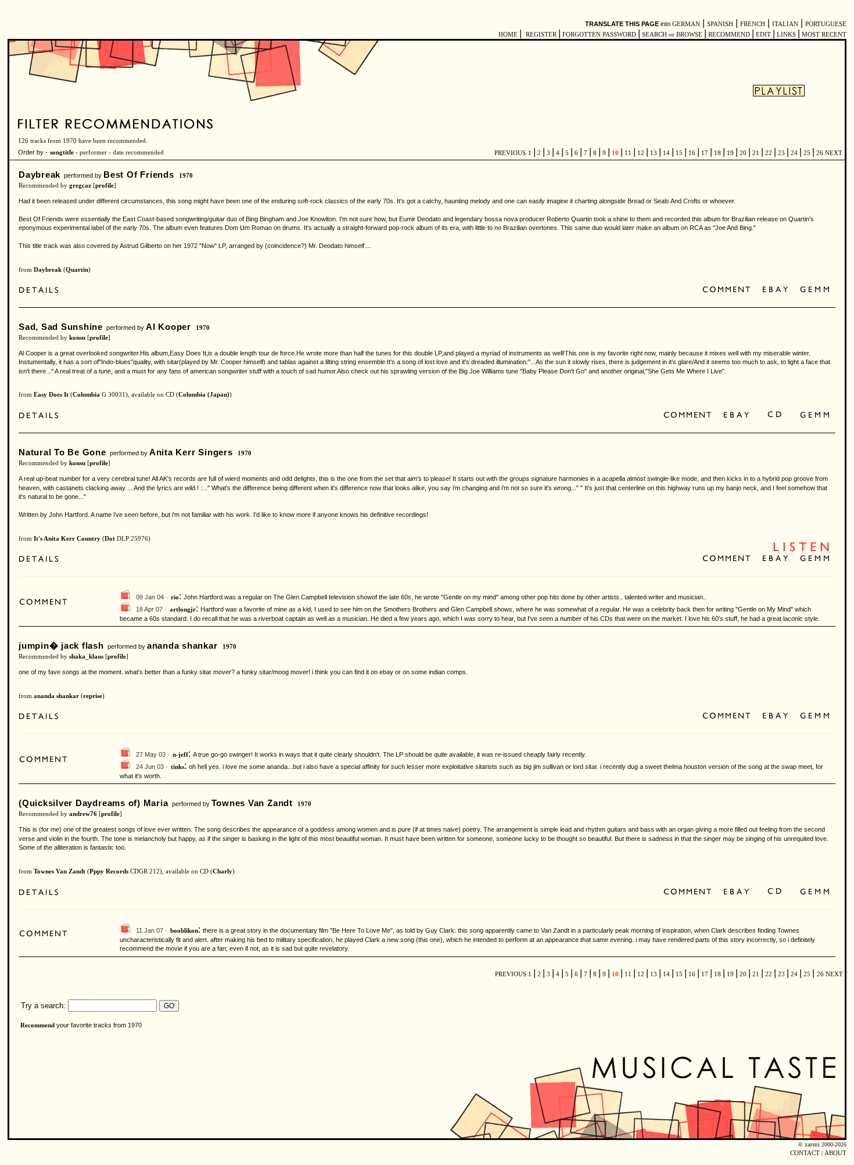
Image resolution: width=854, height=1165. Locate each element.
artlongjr (183, 609)
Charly (222, 871)
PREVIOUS (510, 153)
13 (653, 153)
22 (768, 153)
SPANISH (720, 24)
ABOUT (835, 1153)
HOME (508, 34)
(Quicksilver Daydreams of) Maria (93, 803)
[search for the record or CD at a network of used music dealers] (815, 290)
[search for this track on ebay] (775, 290)
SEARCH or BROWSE (672, 34)
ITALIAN (785, 24)
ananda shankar (182, 645)
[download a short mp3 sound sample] (801, 550)
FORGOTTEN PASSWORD (599, 34)
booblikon (184, 930)
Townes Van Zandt (252, 803)
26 (819, 153)
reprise (92, 696)
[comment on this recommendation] (729, 290)
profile (104, 185)
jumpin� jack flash (61, 645)
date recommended (138, 152)
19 (730, 153)
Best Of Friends (138, 174)
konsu (77, 338)
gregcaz (80, 185)
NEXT (833, 153)
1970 (186, 175)
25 (807, 153)
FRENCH (752, 24)
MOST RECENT (823, 34)
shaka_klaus (86, 656)
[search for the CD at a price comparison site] (775, 415)
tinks (177, 767)
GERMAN (686, 24)
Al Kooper (168, 327)
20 (743, 153)
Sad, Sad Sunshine (61, 327)
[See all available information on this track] (41, 291)
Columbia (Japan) (203, 394)
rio (175, 597)
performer (93, 152)
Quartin (77, 270)
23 (781, 153)
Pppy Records (108, 871)
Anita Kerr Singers (191, 452)
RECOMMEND (729, 34)
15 (679, 153)
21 (756, 153)
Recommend (37, 1025)
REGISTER (541, 34)
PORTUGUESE (825, 24)
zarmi (812, 1144)
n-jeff (180, 755)
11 (628, 153)
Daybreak (39, 174)
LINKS (786, 34)
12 (641, 153)
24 (794, 153)
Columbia (86, 394)
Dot (110, 538)
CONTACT (805, 1153)
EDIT (763, 34)
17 (704, 153)
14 (666, 153)
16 (692, 153)
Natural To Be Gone (62, 452)
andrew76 (83, 814)
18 (717, 153)
